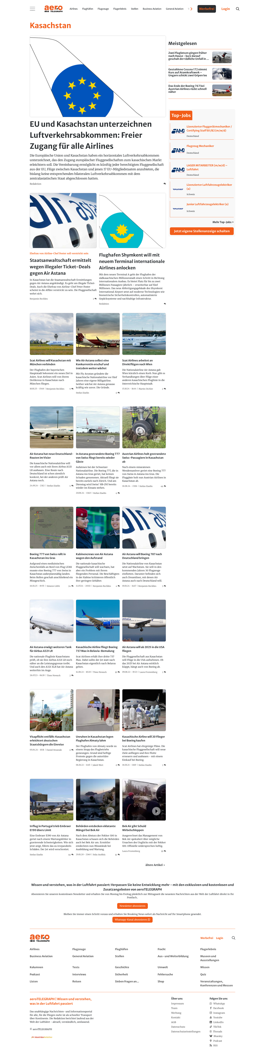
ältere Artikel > (155, 865)
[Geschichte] (132, 967)
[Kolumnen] (47, 967)
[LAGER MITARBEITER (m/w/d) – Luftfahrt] (202, 170)
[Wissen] (217, 967)
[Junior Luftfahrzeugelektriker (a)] (202, 209)
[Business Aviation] (47, 958)
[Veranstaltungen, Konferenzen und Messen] (217, 983)
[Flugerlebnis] (217, 949)
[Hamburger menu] (32, 9)
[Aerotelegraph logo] (53, 9)
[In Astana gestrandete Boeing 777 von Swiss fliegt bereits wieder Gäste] (98, 450)
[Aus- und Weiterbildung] (175, 958)
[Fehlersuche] (175, 975)
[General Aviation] (89, 958)
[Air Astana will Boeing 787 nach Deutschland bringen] (144, 547)
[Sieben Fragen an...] (132, 983)
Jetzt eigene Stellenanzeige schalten (202, 231)
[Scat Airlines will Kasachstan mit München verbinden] (51, 352)
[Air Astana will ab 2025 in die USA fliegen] (144, 637)
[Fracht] (175, 949)
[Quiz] (217, 975)
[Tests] (89, 967)
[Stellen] (132, 958)
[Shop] (175, 983)
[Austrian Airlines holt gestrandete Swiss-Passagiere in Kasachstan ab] (144, 447)
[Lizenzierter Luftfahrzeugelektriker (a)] (202, 189)
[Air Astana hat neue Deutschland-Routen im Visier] (51, 446)
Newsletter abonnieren (132, 905)
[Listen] (47, 983)
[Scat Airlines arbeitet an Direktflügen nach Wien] (144, 352)
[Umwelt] (175, 967)
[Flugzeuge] (89, 949)
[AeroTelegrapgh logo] (40, 938)
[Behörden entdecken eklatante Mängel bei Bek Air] (98, 817)
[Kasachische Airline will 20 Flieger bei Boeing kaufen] (144, 728)
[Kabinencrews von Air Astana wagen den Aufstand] (98, 547)
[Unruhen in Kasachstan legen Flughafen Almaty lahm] (98, 728)
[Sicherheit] (132, 975)
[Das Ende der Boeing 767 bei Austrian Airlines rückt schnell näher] (200, 90)
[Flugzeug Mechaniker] (202, 151)
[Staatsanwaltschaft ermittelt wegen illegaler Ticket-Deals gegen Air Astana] (63, 247)
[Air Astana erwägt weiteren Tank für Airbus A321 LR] (51, 638)
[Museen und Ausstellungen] (217, 958)
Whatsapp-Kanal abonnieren (131, 919)
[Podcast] (47, 975)
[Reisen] (89, 983)
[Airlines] (47, 949)
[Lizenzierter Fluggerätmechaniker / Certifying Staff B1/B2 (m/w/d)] (202, 131)
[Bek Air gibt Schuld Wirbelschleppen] (144, 816)
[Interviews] (89, 975)
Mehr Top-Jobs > (223, 222)
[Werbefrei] (206, 938)
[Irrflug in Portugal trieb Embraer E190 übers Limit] (51, 817)
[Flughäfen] (132, 949)
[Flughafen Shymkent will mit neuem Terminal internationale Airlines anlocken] (132, 249)
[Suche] (233, 938)
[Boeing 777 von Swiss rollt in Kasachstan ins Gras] (51, 547)
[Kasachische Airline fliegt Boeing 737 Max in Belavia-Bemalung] (98, 637)
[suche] (237, 9)
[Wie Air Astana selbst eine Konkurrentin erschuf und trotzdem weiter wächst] (98, 353)
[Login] (219, 938)
